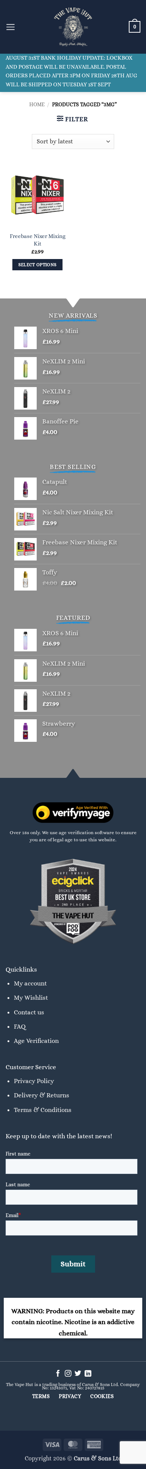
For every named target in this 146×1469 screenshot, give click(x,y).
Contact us (29, 1012)
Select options (37, 264)
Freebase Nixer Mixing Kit (38, 239)
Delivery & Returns (41, 1095)
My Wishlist (31, 997)
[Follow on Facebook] (58, 1374)
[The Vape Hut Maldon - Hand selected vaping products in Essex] (73, 27)
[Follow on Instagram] (68, 1374)
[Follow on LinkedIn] (88, 1374)
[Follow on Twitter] (77, 1374)
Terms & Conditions (43, 1109)
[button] (11, 27)
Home (37, 104)
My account (30, 983)
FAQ (20, 1026)
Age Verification (36, 1040)
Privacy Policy (34, 1081)
